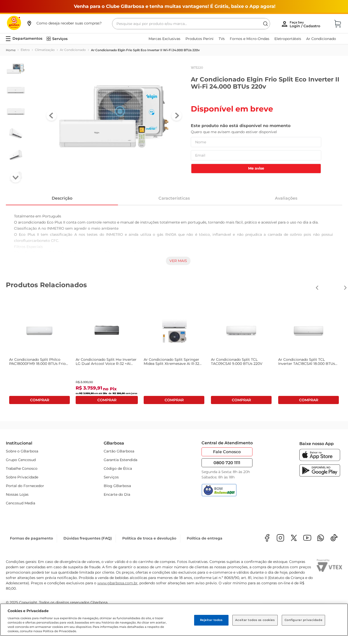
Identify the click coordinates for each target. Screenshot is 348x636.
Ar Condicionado (73, 50)
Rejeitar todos (211, 620)
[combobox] (191, 23)
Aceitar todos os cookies (255, 620)
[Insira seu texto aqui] (320, 538)
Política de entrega (204, 538)
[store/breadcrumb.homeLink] (11, 50)
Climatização (45, 50)
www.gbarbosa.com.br (117, 583)
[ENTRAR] (305, 24)
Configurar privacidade (304, 620)
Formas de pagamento (31, 538)
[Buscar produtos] (265, 23)
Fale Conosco (227, 451)
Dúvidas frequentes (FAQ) (87, 538)
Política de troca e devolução (149, 538)
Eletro (25, 50)
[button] (64, 23)
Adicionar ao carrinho (39, 400)
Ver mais (178, 260)
